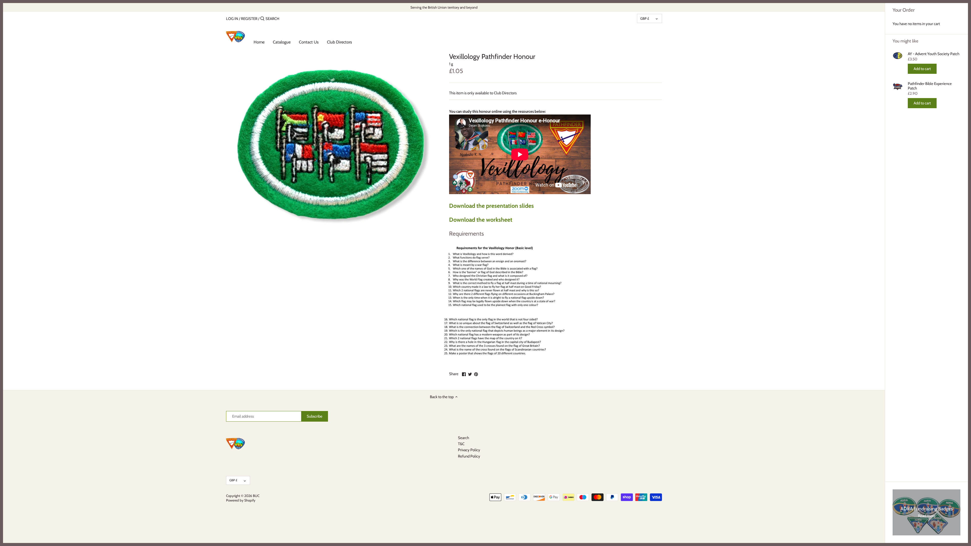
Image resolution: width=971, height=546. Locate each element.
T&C (461, 444)
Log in (232, 18)
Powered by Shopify (240, 500)
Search (463, 438)
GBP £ (644, 18)
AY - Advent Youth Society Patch (933, 54)
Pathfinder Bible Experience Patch (930, 85)
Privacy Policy (469, 450)
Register (249, 18)
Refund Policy (469, 456)
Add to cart (922, 68)
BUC (256, 496)
